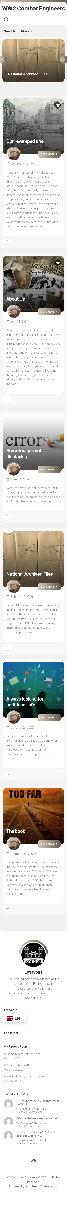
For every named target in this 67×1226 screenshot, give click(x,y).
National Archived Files (16, 41)
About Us (15, 299)
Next (63, 59)
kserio (22, 1143)
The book (15, 831)
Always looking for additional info (25, 701)
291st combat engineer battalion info (37, 1118)
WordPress (32, 1186)
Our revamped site (24, 141)
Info (7, 241)
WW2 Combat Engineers (33, 8)
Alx (55, 1186)
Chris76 (23, 1111)
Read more (48, 154)
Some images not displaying (24, 453)
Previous (3, 59)
